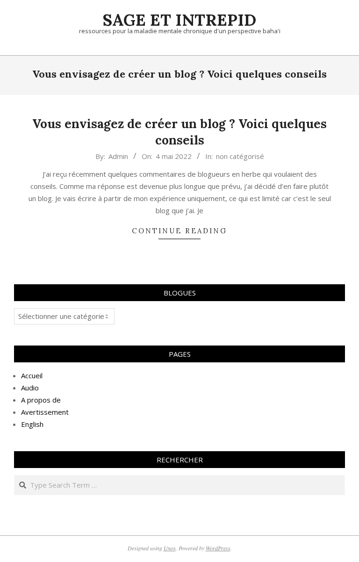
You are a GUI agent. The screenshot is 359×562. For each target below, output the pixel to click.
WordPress (218, 548)
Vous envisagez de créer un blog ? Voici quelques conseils (179, 132)
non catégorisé (240, 156)
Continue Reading (179, 230)
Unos (170, 548)
